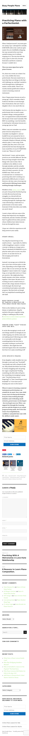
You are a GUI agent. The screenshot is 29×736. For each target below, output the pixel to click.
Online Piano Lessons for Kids (11, 723)
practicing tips (8, 479)
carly (6, 475)
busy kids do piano (14, 477)
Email (4, 528)
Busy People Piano (11, 6)
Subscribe (14, 444)
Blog (18, 475)
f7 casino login (8, 604)
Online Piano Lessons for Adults (12, 726)
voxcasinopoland (9, 600)
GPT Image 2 (8, 595)
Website (4, 535)
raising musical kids (17, 479)
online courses (17, 189)
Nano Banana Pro (9, 587)
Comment (5, 497)
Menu (24, 5)
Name (4, 520)
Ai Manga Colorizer (10, 591)
